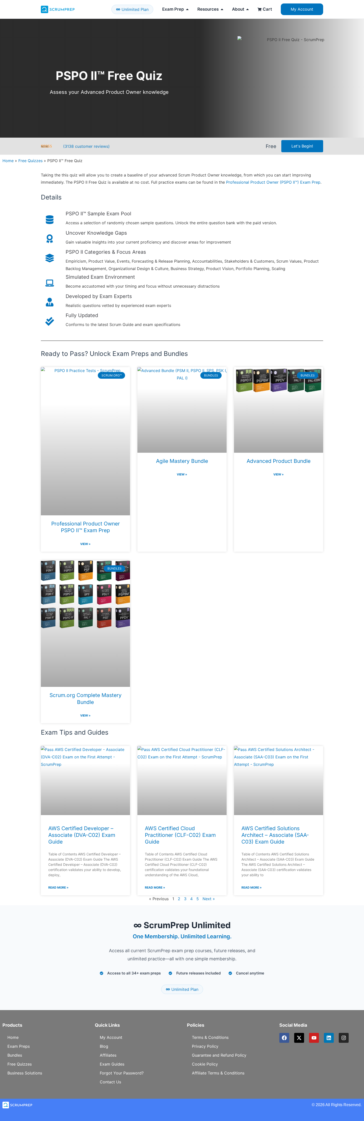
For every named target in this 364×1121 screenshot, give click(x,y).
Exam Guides (112, 1064)
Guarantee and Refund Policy (219, 1055)
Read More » (58, 887)
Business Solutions (24, 1073)
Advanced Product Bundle (279, 461)
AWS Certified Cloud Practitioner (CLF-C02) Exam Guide (180, 835)
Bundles (14, 1055)
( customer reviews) (86, 146)
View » (85, 544)
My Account (111, 1037)
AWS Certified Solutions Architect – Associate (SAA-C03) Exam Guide (275, 835)
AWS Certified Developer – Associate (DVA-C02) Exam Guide (81, 835)
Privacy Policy (205, 1046)
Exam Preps (18, 1046)
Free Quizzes (30, 160)
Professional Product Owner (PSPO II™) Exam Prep (273, 182)
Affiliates (108, 1055)
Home (8, 160)
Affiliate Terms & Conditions (218, 1073)
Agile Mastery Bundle (182, 461)
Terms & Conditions (210, 1037)
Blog (104, 1046)
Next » (209, 898)
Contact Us (110, 1081)
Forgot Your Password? (122, 1073)
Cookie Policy (205, 1064)
